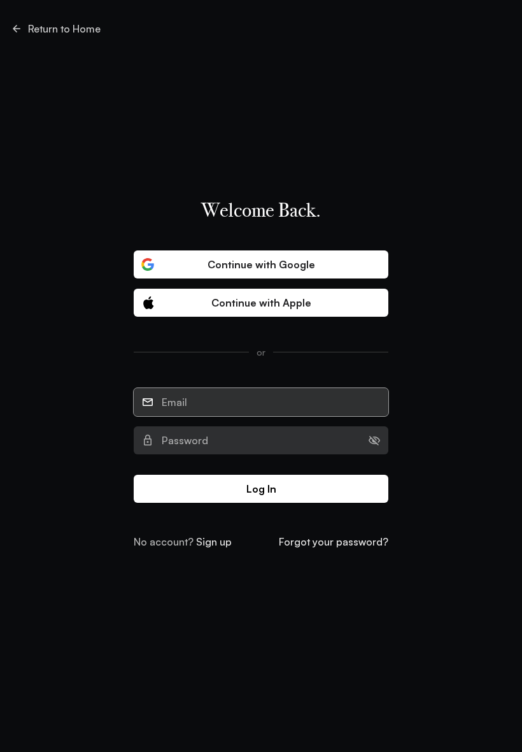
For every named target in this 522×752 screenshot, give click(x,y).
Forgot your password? (333, 541)
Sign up (214, 541)
